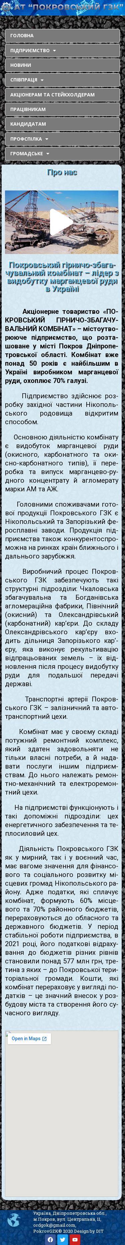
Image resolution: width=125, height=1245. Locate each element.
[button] (61, 222)
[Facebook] (50, 1239)
